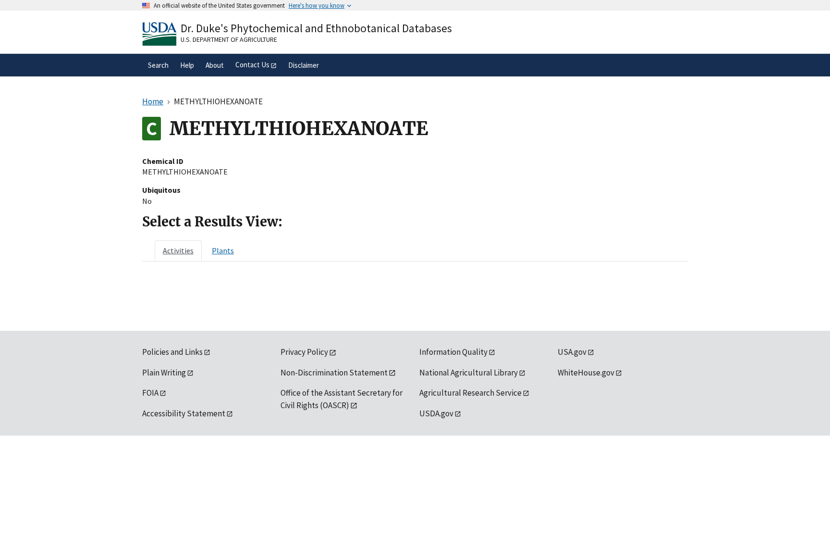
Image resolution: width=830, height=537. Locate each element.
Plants (223, 250)
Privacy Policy (304, 352)
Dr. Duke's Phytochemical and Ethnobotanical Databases (316, 28)
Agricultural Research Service (470, 392)
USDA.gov (436, 413)
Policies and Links (172, 352)
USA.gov (572, 352)
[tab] (178, 250)
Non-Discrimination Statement (334, 372)
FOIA (150, 392)
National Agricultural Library (468, 372)
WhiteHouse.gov (586, 372)
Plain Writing (164, 372)
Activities (178, 250)
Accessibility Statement (183, 413)
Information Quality (453, 352)
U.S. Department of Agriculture (229, 39)
